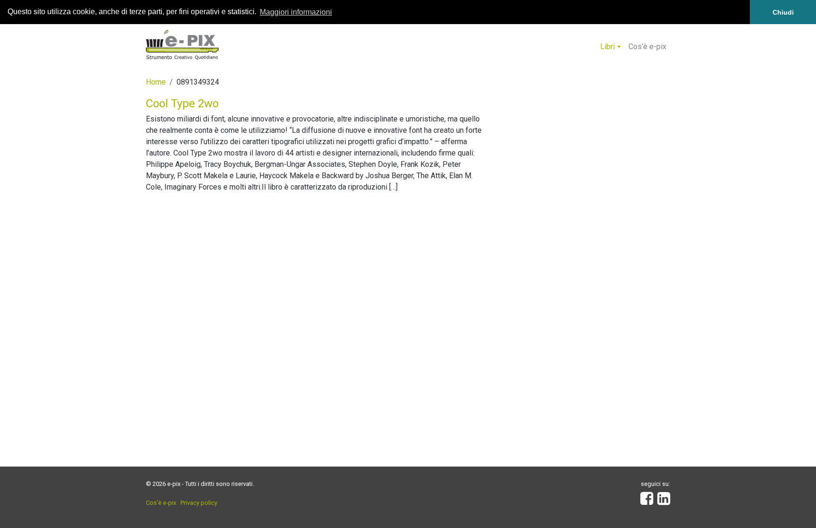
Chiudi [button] (783, 12)
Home (156, 82)
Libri (607, 46)
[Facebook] (646, 501)
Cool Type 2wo (182, 103)
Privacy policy (198, 502)
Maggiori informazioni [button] (296, 12)
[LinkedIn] (663, 501)
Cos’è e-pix (647, 46)
